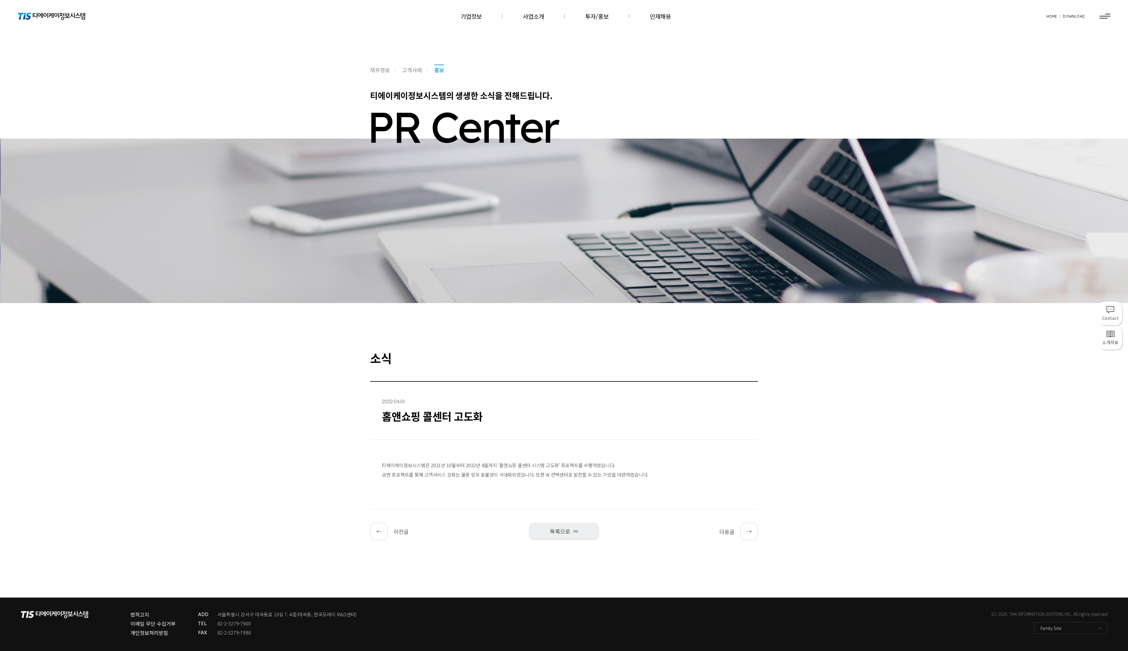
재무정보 (380, 70)
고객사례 (412, 70)
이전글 (401, 531)
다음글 (726, 531)
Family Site (1051, 628)
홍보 (439, 70)
